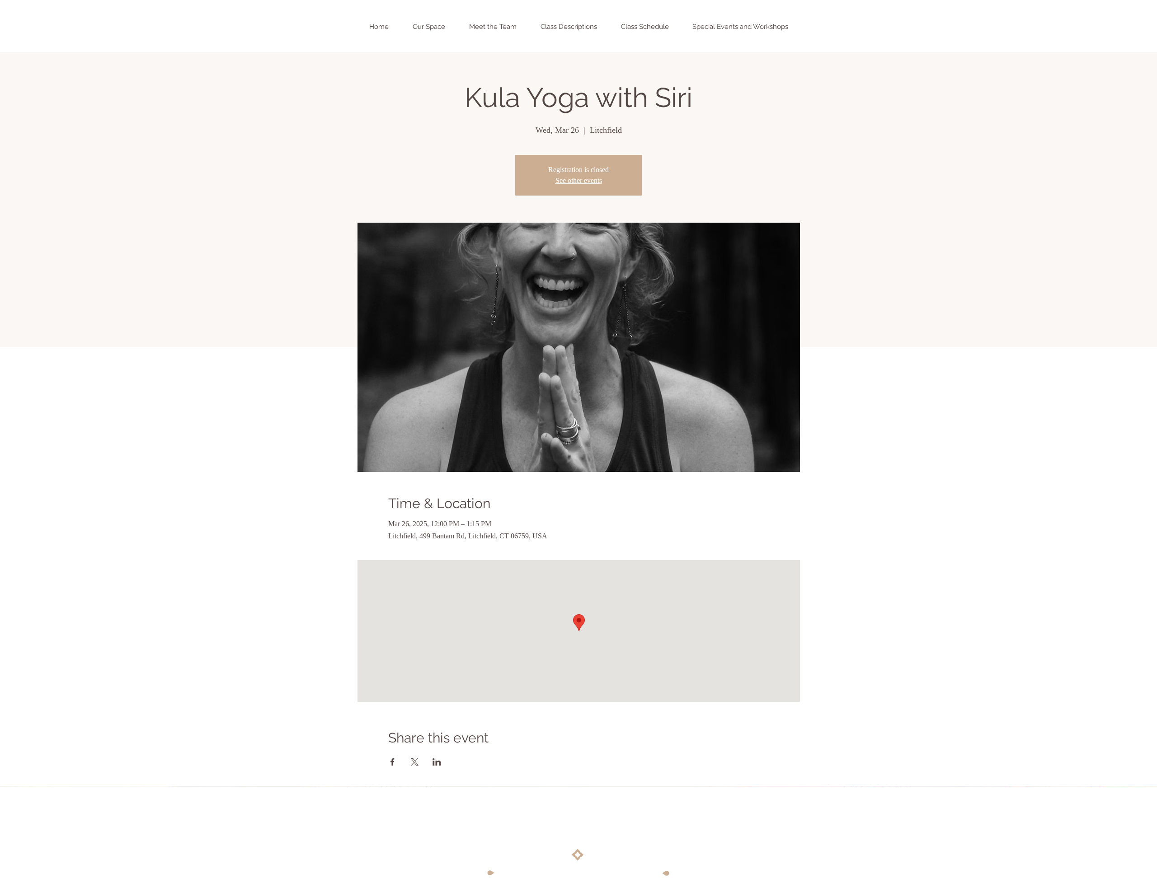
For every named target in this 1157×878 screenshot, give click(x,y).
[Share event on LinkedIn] (437, 762)
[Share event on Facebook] (392, 762)
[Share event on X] (414, 762)
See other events (578, 180)
